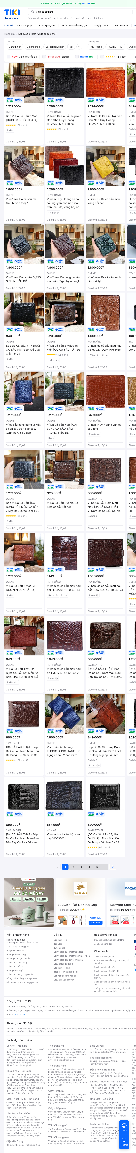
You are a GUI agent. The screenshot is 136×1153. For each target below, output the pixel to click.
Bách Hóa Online (99, 1124)
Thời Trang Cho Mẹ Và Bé (18, 1049)
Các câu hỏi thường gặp (17, 946)
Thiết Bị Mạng (106, 1090)
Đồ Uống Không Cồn (107, 1138)
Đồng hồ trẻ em (121, 1076)
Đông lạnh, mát (26, 1080)
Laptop (116, 1093)
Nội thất (104, 1108)
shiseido (10, 1031)
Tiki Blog (58, 944)
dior (18, 1028)
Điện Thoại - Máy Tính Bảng (22, 1098)
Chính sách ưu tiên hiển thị (106, 971)
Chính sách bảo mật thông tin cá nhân (72, 956)
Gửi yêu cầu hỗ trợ (15, 950)
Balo (92, 1049)
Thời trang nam (57, 1065)
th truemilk (40, 1028)
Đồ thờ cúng (101, 1115)
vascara (10, 1028)
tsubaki (49, 1031)
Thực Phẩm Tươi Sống (19, 1070)
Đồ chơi (36, 1049)
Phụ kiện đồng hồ (104, 1076)
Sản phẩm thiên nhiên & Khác (23, 1126)
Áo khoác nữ (71, 1052)
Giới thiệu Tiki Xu (62, 968)
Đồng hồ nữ (106, 1073)
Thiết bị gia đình (32, 1145)
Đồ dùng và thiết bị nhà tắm (110, 1110)
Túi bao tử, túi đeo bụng (73, 1143)
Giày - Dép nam (57, 1108)
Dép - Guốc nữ (69, 1094)
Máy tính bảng (19, 1108)
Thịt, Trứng (21, 1074)
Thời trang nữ (56, 1045)
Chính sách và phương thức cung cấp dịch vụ (111, 976)
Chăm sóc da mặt (14, 1117)
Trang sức (95, 1073)
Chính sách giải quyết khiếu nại (68, 960)
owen (57, 1028)
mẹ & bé (57, 18)
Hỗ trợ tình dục (30, 1133)
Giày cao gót (54, 1094)
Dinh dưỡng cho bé (21, 1057)
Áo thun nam (54, 1069)
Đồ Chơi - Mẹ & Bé (16, 1045)
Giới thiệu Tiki (60, 940)
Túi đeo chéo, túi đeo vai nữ (61, 1129)
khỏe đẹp (69, 18)
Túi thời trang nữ (57, 1125)
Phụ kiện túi (78, 1131)
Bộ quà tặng (104, 1141)
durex (73, 1028)
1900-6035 (20, 940)
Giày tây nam (69, 1111)
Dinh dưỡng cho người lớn (24, 1060)
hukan (30, 1031)
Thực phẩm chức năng (22, 1119)
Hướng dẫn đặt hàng (16, 954)
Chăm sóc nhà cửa (24, 1093)
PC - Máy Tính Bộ (103, 1093)
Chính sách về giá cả (104, 956)
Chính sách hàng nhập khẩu (19, 974)
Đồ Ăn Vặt (100, 1135)
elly (90, 1028)
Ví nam (51, 1141)
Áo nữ (51, 1049)
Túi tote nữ (66, 1131)
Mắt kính (116, 1061)
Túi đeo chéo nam (65, 1141)
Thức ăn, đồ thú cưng (22, 1090)
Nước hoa (17, 1133)
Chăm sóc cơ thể (21, 1122)
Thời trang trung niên (64, 1060)
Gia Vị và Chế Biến (104, 1133)
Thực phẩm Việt (31, 1077)
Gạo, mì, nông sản (22, 1082)
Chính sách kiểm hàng (17, 962)
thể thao (98, 18)
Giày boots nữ (59, 1100)
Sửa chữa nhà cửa (104, 1105)
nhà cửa (80, 18)
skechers (104, 1028)
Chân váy (68, 1054)
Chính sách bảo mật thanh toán (68, 952)
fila (42, 1031)
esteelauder (27, 1028)
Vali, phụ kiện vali (119, 1052)
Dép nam (63, 1114)
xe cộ (48, 18)
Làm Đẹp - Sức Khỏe (18, 1113)
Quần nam (67, 1069)
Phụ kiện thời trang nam (108, 1062)
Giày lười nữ (73, 1100)
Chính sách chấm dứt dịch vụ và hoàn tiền (112, 983)
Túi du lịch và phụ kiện (106, 1049)
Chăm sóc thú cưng (99, 1127)
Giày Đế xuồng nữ (67, 1102)
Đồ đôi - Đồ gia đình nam (69, 1077)
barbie (50, 1028)
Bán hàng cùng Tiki (103, 944)
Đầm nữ (59, 1049)
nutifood (129, 1028)
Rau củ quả (17, 1077)
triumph (120, 1028)
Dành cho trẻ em (21, 1088)
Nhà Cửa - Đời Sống (101, 1098)
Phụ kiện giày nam (62, 1117)
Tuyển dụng (59, 948)
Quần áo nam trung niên (65, 1082)
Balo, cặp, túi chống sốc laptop (109, 1050)
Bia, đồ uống (17, 1085)
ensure (65, 1028)
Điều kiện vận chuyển (64, 980)
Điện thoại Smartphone (17, 1102)
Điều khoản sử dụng (63, 964)
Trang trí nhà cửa (98, 1102)
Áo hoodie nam (61, 1074)
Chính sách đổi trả (14, 966)
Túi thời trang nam (58, 1137)
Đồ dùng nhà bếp (14, 1145)
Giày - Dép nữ (56, 1090)
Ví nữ (78, 1129)
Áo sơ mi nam (67, 1072)
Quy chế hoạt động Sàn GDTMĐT (110, 940)
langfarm (21, 1031)
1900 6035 (19, 1014)
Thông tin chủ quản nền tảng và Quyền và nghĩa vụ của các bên (112, 989)
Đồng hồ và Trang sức (102, 1069)
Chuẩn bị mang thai (21, 1065)
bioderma (82, 1028)
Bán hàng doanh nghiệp (65, 976)
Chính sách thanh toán (104, 967)
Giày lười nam (54, 1111)
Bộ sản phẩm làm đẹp (23, 1134)
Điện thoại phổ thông (22, 1105)
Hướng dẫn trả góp (15, 970)
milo (96, 1028)
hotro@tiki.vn (31, 978)
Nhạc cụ (112, 1115)
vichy (36, 1031)
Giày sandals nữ (64, 1097)
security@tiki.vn (30, 982)
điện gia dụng (35, 18)
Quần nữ (68, 1049)
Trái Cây (10, 1074)
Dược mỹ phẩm (33, 1135)
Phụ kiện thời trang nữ (100, 1061)
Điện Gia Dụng (14, 1141)
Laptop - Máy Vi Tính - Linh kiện (109, 1081)
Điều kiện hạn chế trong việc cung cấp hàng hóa (112, 961)
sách (89, 18)
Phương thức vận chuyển (18, 958)
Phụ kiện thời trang (101, 1057)
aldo (112, 1028)
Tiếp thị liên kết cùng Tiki (66, 972)
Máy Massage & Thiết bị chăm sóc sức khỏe (25, 1123)
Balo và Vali (97, 1045)
